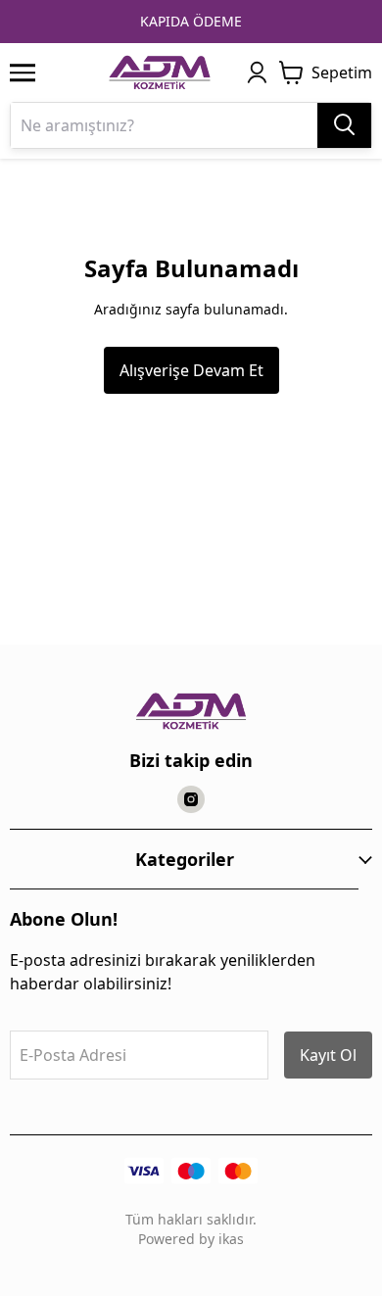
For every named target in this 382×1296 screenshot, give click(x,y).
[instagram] (191, 799)
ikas (231, 1238)
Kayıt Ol (328, 1055)
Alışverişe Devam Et (191, 370)
